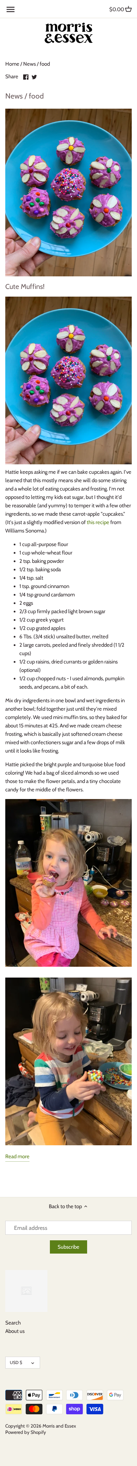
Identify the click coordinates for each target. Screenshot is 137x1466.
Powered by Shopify (25, 1432)
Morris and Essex (59, 1426)
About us (15, 1331)
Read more (17, 1156)
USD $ (16, 1362)
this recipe (98, 522)
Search (13, 1323)
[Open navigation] (10, 9)
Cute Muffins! (25, 286)
